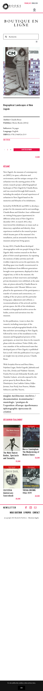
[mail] (35, 507)
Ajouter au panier (27, 149)
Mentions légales (33, 518)
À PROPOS (27, 513)
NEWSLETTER (9, 508)
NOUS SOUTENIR (16, 513)
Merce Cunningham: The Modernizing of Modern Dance (31, 452)
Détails (13, 449)
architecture (18, 395)
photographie (11, 408)
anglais (7, 395)
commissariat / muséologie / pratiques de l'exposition (18, 402)
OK (21, 688)
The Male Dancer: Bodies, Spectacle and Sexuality (11, 456)
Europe (20, 405)
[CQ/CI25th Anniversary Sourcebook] (11, 477)
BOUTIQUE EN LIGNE (21, 23)
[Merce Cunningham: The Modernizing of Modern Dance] (31, 436)
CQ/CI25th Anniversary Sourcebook (8, 493)
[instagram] (30, 507)
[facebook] (26, 507)
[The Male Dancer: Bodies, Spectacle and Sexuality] (11, 438)
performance (32, 405)
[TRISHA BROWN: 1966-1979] (31, 477)
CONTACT (36, 513)
